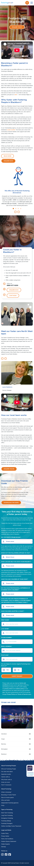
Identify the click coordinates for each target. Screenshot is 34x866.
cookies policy (19, 689)
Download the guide (11, 502)
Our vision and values (7, 771)
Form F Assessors (6, 785)
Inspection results (6, 774)
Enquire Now (8, 161)
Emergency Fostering (7, 818)
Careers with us (5, 777)
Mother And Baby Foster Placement (11, 826)
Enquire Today (17, 27)
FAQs (2, 805)
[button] (13, 208)
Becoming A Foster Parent (8, 795)
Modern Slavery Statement (8, 841)
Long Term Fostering (7, 815)
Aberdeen (4, 734)
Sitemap (3, 847)
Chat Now (13, 295)
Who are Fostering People (8, 769)
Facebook (6, 854)
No (18, 670)
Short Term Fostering (7, 813)
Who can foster (5, 800)
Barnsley (3, 744)
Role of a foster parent (7, 797)
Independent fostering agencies (10, 803)
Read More (7, 156)
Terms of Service (23, 694)
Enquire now (27, 3)
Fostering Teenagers (6, 823)
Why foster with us (6, 779)
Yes (7, 670)
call (16, 94)
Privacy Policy (11, 694)
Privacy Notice (5, 836)
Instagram (2, 854)
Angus (3, 739)
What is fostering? (6, 792)
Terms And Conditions (7, 839)
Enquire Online (9, 469)
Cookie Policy (5, 833)
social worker (11, 130)
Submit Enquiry (17, 676)
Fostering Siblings (6, 821)
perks (20, 489)
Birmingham (4, 749)
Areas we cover (5, 782)
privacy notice (8, 689)
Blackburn (4, 754)
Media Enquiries (5, 844)
